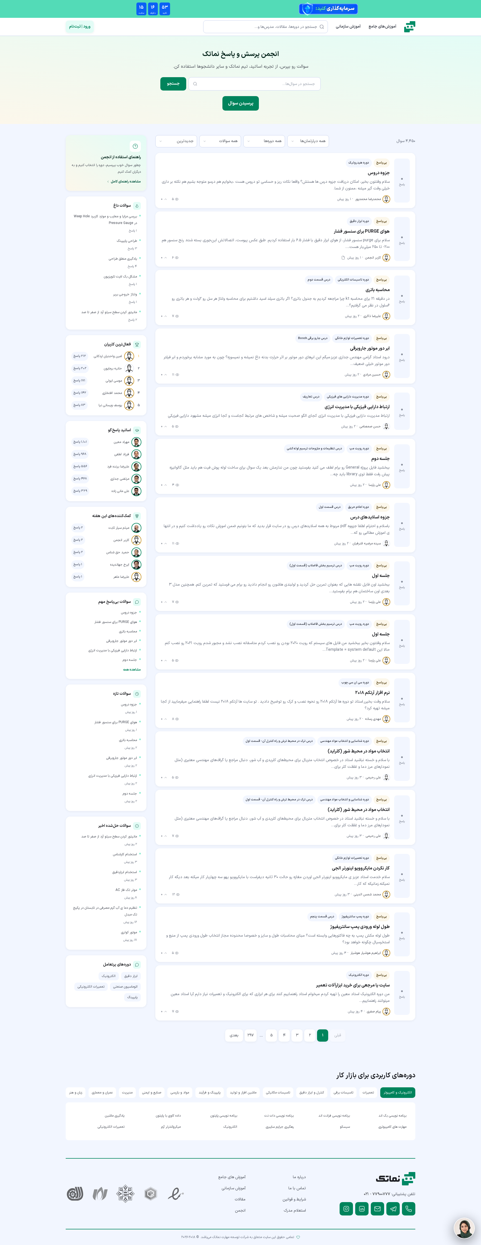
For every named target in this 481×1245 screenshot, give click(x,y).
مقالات (240, 1199)
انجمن (240, 1211)
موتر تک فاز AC (126, 890)
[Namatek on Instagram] (346, 1208)
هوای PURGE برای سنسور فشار (115, 622)
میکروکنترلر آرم (171, 1126)
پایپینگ (132, 997)
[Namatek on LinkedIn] (362, 1208)
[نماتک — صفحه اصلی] (409, 26)
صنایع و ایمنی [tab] (151, 1092)
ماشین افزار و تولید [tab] (243, 1092)
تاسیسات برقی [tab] (343, 1092)
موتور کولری (129, 932)
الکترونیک (109, 976)
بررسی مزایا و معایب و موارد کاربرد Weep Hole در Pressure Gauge (105, 220)
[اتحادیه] (150, 1194)
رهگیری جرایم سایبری (280, 1126)
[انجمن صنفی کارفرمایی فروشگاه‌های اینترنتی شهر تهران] (125, 1194)
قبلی (337, 1035)
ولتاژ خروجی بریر (125, 294)
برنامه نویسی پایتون (223, 1115)
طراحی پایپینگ (127, 240)
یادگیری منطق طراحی (123, 258)
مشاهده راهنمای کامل (126, 181)
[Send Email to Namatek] (377, 1208)
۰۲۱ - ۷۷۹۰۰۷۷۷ (377, 1194)
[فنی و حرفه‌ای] (75, 1194)
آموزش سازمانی (348, 27)
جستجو (173, 84)
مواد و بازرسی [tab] (180, 1092)
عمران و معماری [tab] (102, 1092)
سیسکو (345, 1126)
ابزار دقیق (131, 976)
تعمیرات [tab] (368, 1092)
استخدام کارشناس (125, 854)
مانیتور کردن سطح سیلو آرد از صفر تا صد (109, 312)
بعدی (234, 1035)
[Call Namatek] (408, 1208)
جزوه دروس (129, 612)
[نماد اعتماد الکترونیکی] (176, 1194)
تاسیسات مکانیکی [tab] (278, 1092)
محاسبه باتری (128, 631)
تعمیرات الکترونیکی (91, 986)
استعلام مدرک (295, 1211)
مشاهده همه (132, 669)
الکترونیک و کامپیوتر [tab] (398, 1092)
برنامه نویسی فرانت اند (334, 1115)
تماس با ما (297, 1188)
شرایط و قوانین (294, 1199)
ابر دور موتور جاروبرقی (121, 641)
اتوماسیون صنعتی (125, 986)
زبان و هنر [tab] (75, 1092)
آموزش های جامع (232, 1177)
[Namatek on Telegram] (393, 1208)
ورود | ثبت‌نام (79, 27)
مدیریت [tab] (127, 1092)
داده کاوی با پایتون (168, 1115)
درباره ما (299, 1177)
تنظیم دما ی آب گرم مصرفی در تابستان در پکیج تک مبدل (105, 911)
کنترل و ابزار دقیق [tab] (312, 1092)
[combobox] (308, 141)
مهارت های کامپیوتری (392, 1126)
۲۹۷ (250, 1035)
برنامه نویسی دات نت (279, 1115)
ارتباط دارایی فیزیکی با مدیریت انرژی (113, 650)
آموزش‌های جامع (382, 27)
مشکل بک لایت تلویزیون (120, 276)
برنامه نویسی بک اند (392, 1115)
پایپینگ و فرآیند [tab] (209, 1092)
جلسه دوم (130, 659)
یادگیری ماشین (114, 1115)
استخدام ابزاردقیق (124, 872)
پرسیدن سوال (240, 103)
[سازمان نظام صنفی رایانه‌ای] (100, 1194)
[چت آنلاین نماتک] (464, 1228)
